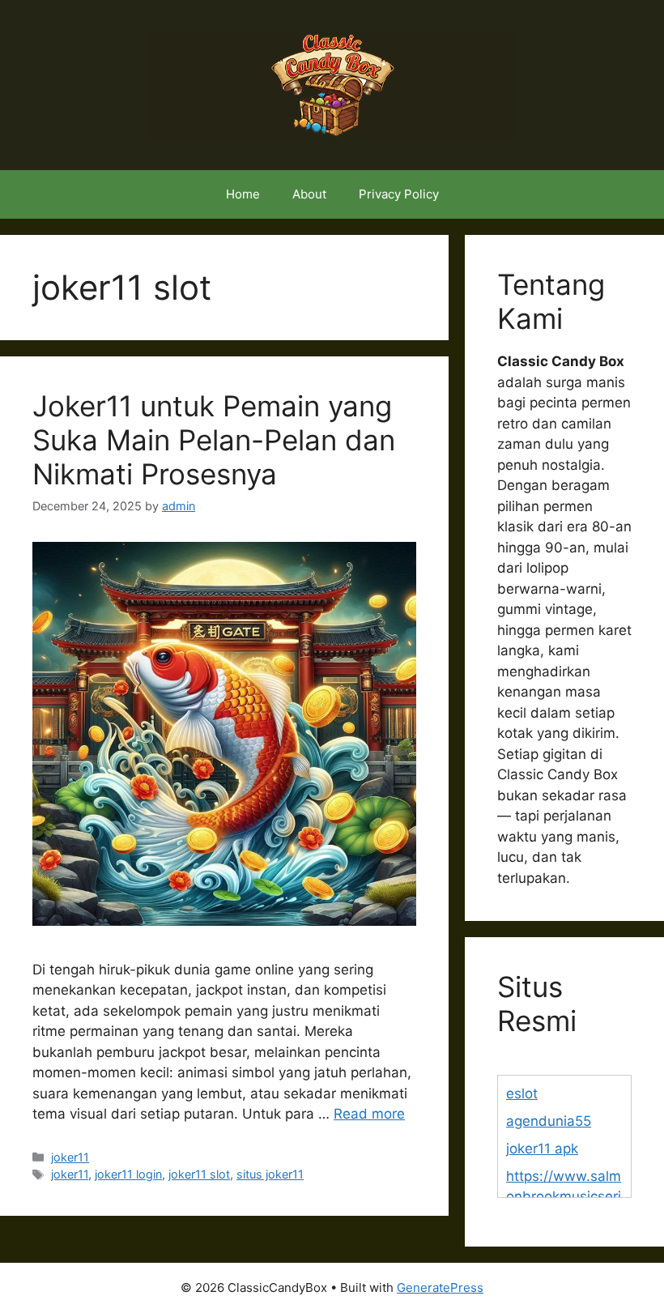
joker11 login (128, 1174)
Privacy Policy (399, 194)
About (309, 194)
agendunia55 (548, 1121)
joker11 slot (199, 1174)
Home (243, 194)
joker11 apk (542, 1148)
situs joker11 (270, 1174)
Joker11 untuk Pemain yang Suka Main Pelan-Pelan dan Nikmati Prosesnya (213, 440)
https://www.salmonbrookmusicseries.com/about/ (563, 1197)
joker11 (70, 1157)
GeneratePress (440, 1287)
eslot (522, 1093)
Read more (369, 1114)
